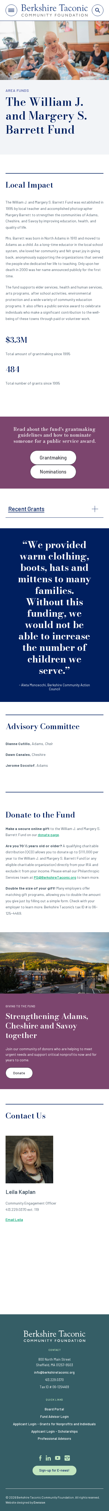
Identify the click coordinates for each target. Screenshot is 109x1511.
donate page (48, 834)
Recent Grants (26, 508)
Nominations (53, 472)
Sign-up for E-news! (54, 1470)
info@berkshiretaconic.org (54, 1372)
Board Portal (54, 1409)
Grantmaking (53, 458)
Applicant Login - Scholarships (54, 1431)
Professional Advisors (54, 1438)
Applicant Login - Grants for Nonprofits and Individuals (54, 1424)
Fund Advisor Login (54, 1416)
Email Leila (14, 1219)
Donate (19, 1073)
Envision (39, 1502)
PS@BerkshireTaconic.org (55, 877)
